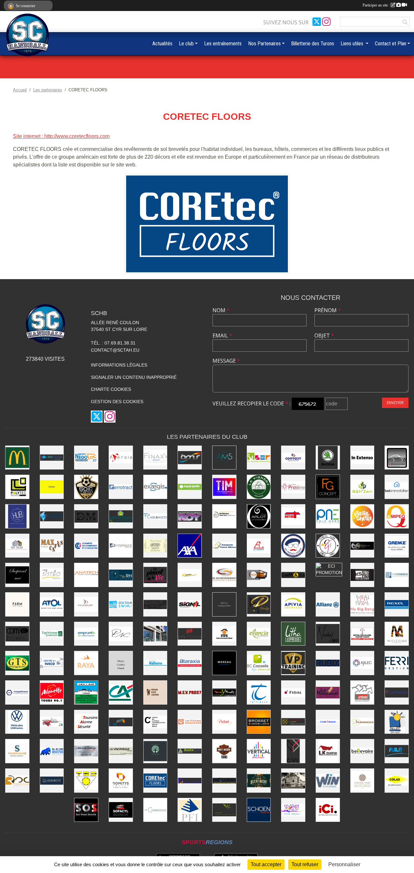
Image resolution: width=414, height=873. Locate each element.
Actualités (162, 43)
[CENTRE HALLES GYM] (328, 546)
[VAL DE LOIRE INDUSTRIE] (52, 751)
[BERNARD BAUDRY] (155, 546)
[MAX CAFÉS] (52, 546)
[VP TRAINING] (293, 663)
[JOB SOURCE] (52, 458)
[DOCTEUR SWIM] (121, 604)
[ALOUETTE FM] (52, 692)
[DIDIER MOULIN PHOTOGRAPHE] (86, 516)
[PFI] (190, 810)
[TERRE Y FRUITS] (224, 692)
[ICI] (328, 810)
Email (222, 335)
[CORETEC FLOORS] (207, 223)
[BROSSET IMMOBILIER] (259, 722)
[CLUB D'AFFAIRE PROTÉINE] (293, 487)
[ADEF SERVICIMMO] (121, 516)
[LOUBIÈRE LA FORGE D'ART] (293, 722)
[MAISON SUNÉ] (17, 751)
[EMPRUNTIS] (86, 634)
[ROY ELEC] (190, 516)
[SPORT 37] (293, 810)
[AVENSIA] (121, 458)
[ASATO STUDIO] (190, 751)
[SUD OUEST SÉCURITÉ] (86, 810)
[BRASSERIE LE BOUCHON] (328, 692)
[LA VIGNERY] (259, 487)
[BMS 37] (190, 458)
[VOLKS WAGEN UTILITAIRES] (17, 722)
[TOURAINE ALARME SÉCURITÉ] (86, 722)
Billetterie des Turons (312, 43)
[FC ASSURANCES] (155, 516)
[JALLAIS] (86, 692)
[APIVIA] (293, 604)
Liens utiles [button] (353, 43)
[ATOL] (52, 604)
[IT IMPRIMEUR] (259, 692)
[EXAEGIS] (155, 487)
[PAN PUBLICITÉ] (397, 751)
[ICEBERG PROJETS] (52, 516)
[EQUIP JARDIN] (190, 487)
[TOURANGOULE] (362, 722)
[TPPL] (52, 722)
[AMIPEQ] (397, 516)
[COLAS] (397, 780)
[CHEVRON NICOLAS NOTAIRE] (121, 634)
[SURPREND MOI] (17, 575)
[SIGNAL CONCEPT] (190, 604)
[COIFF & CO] (293, 575)
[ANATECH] (86, 575)
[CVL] (293, 751)
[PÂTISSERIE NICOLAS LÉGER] (328, 634)
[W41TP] (259, 575)
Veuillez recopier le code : (251, 403)
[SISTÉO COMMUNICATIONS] (52, 575)
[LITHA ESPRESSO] (293, 634)
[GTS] (17, 663)
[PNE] (328, 516)
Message (226, 360)
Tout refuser (304, 864)
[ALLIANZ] (328, 604)
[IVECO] (52, 663)
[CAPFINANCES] (397, 692)
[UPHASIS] (52, 487)
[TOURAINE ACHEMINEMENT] (224, 546)
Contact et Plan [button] (390, 43)
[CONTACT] (293, 458)
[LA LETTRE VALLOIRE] (155, 663)
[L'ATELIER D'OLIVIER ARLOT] (259, 516)
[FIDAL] (293, 692)
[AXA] (190, 546)
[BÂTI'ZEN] (362, 487)
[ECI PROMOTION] (329, 569)
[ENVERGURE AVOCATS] (86, 604)
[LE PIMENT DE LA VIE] (155, 575)
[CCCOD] (155, 722)
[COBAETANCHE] (121, 722)
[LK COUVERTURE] (328, 751)
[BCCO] (362, 634)
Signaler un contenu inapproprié (134, 377)
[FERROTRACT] (121, 487)
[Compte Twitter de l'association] (316, 22)
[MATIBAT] (293, 516)
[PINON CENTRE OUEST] (121, 663)
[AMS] (224, 458)
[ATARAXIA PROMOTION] (190, 663)
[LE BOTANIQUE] (155, 751)
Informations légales (119, 365)
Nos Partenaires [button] (264, 43)
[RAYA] (86, 663)
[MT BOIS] (17, 546)
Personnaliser (344, 864)
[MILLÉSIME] (397, 634)
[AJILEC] (362, 663)
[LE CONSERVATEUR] (155, 810)
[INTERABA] (362, 692)
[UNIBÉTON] (224, 516)
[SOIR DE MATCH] (86, 487)
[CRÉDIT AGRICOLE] (121, 692)
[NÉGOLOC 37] (86, 458)
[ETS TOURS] (190, 634)
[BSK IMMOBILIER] (397, 487)
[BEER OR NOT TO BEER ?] (259, 780)
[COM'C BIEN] (17, 634)
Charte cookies (111, 389)
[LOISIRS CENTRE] (362, 516)
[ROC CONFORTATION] (17, 780)
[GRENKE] (397, 546)
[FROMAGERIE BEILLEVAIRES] (362, 751)
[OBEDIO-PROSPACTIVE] (224, 604)
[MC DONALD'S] (17, 458)
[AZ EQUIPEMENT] (190, 575)
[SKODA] (328, 458)
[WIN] (328, 780)
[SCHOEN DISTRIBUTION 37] (259, 810)
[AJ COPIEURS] (121, 546)
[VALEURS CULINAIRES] (224, 810)
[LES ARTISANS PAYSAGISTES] (259, 458)
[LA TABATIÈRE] (293, 780)
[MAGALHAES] (17, 692)
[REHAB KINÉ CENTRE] (155, 692)
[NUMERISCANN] (190, 780)
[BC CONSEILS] (259, 663)
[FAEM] (17, 604)
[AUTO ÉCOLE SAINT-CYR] (86, 751)
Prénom (327, 310)
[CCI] (86, 546)
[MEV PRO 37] (190, 692)
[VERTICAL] (259, 751)
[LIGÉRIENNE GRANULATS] (52, 634)
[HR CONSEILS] (397, 575)
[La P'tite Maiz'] (155, 604)
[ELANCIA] (259, 634)
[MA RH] (121, 575)
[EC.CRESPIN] (259, 546)
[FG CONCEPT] (328, 487)
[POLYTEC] (17, 487)
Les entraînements (223, 43)
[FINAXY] (155, 458)
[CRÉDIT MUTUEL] (328, 722)
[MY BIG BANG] (362, 604)
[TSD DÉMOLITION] (86, 780)
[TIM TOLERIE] (224, 487)
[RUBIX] (328, 663)
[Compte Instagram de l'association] (326, 22)
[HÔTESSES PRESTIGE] (259, 604)
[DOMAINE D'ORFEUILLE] (362, 546)
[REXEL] (397, 604)
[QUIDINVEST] (52, 780)
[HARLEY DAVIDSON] (224, 751)
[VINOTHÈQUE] (121, 751)
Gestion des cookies (117, 401)
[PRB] (224, 634)
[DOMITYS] (121, 780)
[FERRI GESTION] (397, 663)
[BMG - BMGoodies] (224, 780)
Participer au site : (377, 5)
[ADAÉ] (224, 722)
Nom (221, 310)
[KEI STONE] (362, 575)
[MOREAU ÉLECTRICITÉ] (224, 663)
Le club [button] (186, 43)
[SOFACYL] (121, 810)
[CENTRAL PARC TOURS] (362, 780)
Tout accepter (266, 864)
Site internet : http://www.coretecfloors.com (61, 136)
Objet (324, 335)
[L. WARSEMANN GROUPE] (397, 458)
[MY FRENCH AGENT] (293, 546)
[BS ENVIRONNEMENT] (224, 575)
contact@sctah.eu (115, 350)
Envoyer (395, 402)
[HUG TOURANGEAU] (17, 516)
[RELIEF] (397, 722)
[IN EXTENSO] (362, 458)
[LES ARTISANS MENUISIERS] (190, 722)
